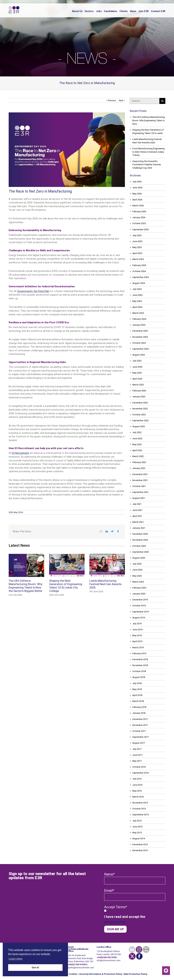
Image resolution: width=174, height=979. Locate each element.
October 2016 (139, 767)
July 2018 (137, 683)
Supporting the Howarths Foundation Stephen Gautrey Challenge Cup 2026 (146, 164)
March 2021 (138, 522)
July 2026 (137, 181)
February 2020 (139, 587)
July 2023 (137, 360)
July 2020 (137, 564)
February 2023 (139, 390)
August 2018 (138, 677)
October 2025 (139, 223)
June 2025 (137, 241)
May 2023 (137, 372)
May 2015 (137, 832)
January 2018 (138, 713)
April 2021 (137, 516)
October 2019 (139, 605)
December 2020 (140, 534)
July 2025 (137, 235)
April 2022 (137, 450)
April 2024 (137, 307)
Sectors (89, 11)
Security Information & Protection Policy (100, 974)
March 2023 (138, 384)
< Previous (111, 100)
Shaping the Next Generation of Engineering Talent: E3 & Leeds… (148, 131)
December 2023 (140, 331)
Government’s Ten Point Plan (33, 291)
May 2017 (137, 761)
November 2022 (140, 408)
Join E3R (143, 11)
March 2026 (138, 205)
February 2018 (139, 707)
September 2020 (140, 552)
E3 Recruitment (20, 453)
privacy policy (115, 922)
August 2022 (138, 426)
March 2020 (138, 582)
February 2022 (139, 462)
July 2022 (137, 432)
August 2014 (138, 838)
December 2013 (140, 844)
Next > (122, 100)
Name (109, 874)
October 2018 (139, 671)
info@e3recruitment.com (108, 960)
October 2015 (139, 808)
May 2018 (137, 689)
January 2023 (138, 396)
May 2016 (137, 791)
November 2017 (140, 725)
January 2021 (138, 528)
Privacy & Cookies (67, 974)
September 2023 (140, 349)
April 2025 (137, 253)
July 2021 (137, 504)
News (133, 11)
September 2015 (140, 814)
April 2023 (137, 378)
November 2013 (140, 850)
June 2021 (137, 510)
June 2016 (137, 785)
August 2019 (138, 617)
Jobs (99, 11)
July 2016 (137, 778)
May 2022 (137, 444)
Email (109, 891)
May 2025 (137, 247)
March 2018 (138, 701)
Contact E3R (158, 11)
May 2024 (137, 301)
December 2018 (140, 659)
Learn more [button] (15, 958)
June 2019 (137, 629)
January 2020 (138, 593)
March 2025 (138, 259)
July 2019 (137, 623)
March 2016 (138, 796)
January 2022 (138, 468)
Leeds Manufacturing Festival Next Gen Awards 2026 (147, 141)
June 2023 (137, 367)
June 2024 (137, 295)
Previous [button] (11, 571)
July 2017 (137, 749)
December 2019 (140, 599)
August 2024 (138, 283)
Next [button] (122, 571)
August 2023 (138, 354)
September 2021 (140, 492)
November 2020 (140, 540)
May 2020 (137, 576)
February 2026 (139, 211)
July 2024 (137, 289)
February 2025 (139, 265)
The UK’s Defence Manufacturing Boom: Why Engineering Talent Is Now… (148, 120)
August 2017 (138, 743)
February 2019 (139, 653)
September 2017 (140, 737)
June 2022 (137, 438)
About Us (77, 11)
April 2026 (137, 199)
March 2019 (138, 647)
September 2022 (140, 420)
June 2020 (137, 569)
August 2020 (138, 558)
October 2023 (139, 343)
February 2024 (139, 319)
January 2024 (138, 325)
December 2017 (140, 719)
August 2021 (138, 498)
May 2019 (137, 635)
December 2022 (140, 402)
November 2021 (140, 480)
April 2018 (137, 695)
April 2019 (137, 641)
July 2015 (137, 820)
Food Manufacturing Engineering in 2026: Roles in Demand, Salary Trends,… (148, 152)
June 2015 (137, 826)
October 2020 (139, 546)
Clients (123, 11)
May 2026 (137, 193)
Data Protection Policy (135, 974)
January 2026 (138, 217)
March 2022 (138, 456)
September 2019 (140, 611)
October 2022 (139, 414)
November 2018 (140, 665)
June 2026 (137, 187)
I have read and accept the (124, 919)
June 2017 (137, 755)
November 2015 (140, 802)
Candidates (110, 11)
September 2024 (140, 277)
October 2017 (139, 731)
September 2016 (140, 773)
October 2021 (139, 486)
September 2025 (140, 229)
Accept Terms (115, 907)
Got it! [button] (35, 967)
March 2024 (138, 313)
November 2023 (140, 337)
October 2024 (139, 271)
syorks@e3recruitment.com (80, 967)
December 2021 (140, 474)
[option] (64, 578)
